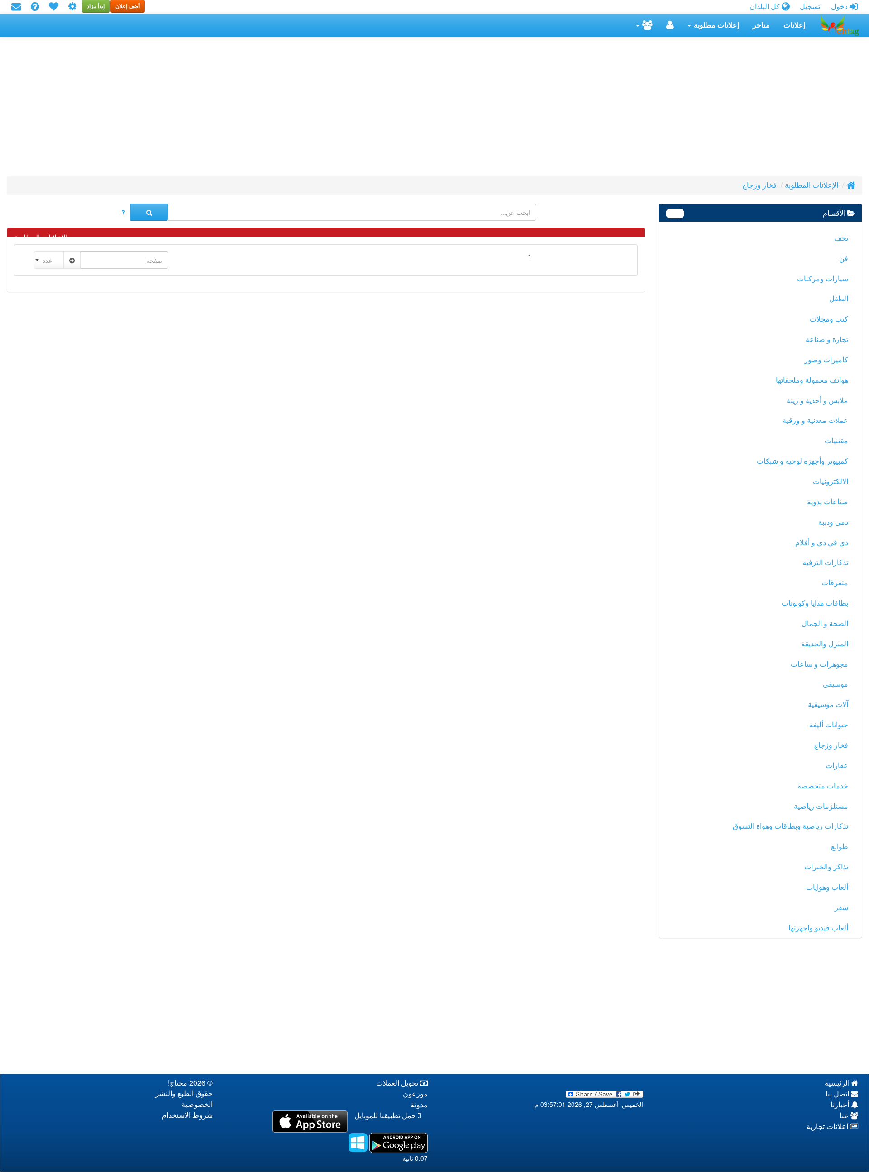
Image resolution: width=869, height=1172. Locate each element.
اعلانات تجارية (828, 1126)
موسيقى (835, 684)
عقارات (837, 765)
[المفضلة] (53, 7)
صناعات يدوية (827, 502)
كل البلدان (766, 6)
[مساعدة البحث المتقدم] (123, 212)
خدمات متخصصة (822, 786)
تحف (841, 238)
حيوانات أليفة (828, 725)
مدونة (419, 1105)
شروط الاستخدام (187, 1115)
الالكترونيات (830, 481)
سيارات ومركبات (822, 279)
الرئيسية (838, 1083)
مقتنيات (836, 441)
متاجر (761, 25)
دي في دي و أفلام (821, 542)
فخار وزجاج (759, 185)
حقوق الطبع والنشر (184, 1093)
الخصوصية (197, 1104)
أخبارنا (841, 1105)
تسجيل (810, 6)
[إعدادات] (72, 7)
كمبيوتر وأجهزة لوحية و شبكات (802, 461)
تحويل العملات (398, 1083)
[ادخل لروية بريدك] (16, 7)
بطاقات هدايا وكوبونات (815, 603)
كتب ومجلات (829, 319)
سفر (841, 907)
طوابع (839, 846)
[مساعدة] (34, 7)
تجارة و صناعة (827, 339)
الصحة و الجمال (825, 623)
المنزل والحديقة (824, 644)
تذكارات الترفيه (825, 562)
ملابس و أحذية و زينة (817, 400)
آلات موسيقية (828, 704)
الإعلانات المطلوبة (811, 185)
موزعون (415, 1094)
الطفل (838, 299)
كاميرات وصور (826, 360)
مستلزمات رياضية (821, 806)
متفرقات (834, 583)
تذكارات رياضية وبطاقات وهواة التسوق (790, 826)
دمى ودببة (833, 522)
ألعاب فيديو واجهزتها (818, 928)
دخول (840, 6)
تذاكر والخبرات (826, 867)
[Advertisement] (590, 109)
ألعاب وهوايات (827, 887)
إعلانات (794, 25)
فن (843, 258)
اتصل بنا (838, 1094)
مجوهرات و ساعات (819, 664)
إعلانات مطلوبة (715, 25)
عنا (845, 1116)
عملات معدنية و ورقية (815, 420)
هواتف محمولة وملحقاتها (812, 380)
